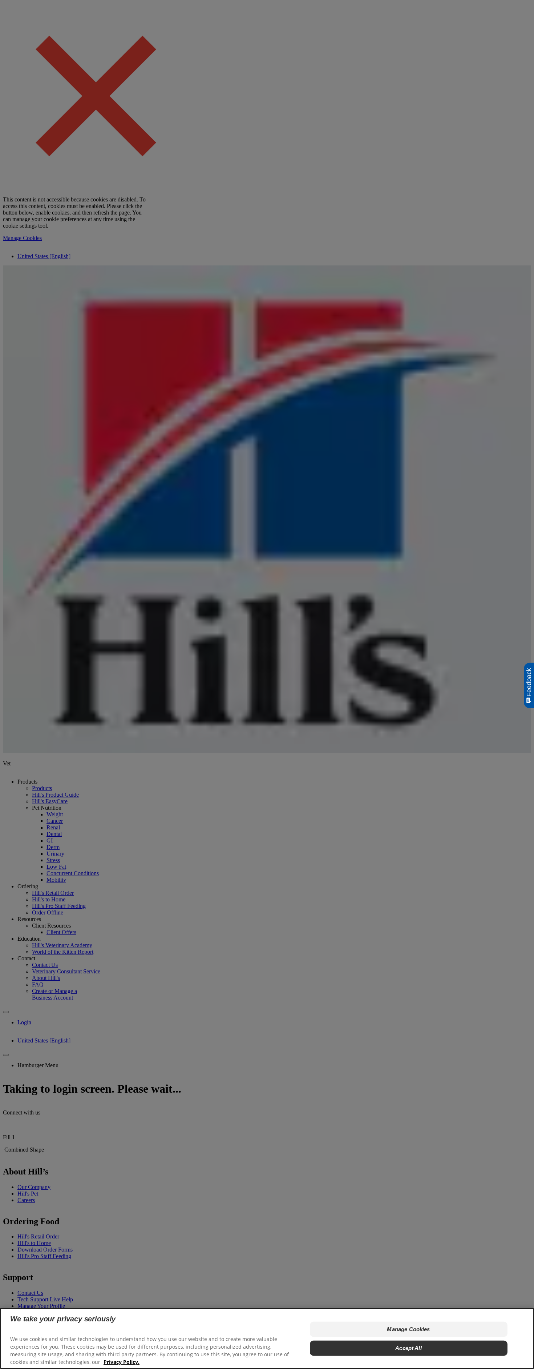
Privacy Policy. (121, 1361)
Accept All (408, 1348)
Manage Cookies (408, 1329)
